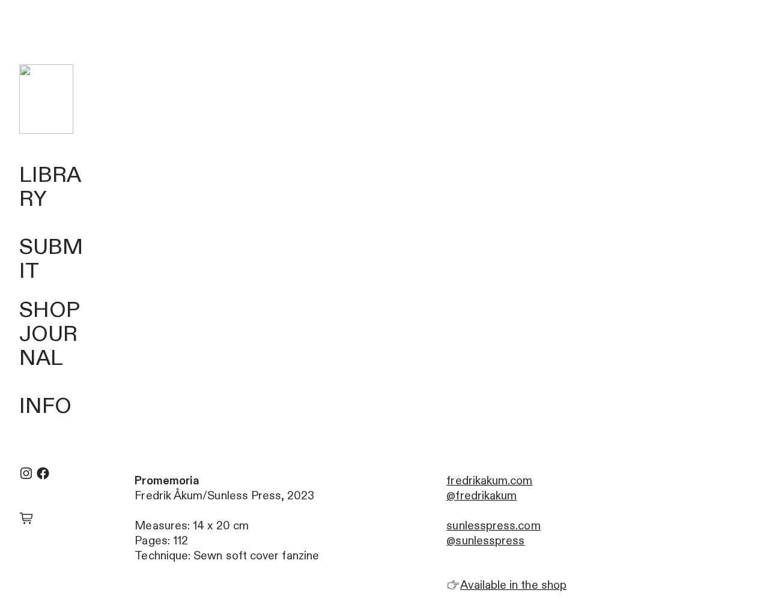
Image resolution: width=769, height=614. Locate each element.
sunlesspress (489, 541)
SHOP (49, 310)
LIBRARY (50, 187)
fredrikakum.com (489, 481)
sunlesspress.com (493, 526)
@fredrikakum (481, 496)
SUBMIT (51, 259)
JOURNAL (48, 346)
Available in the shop (513, 585)
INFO (45, 406)
